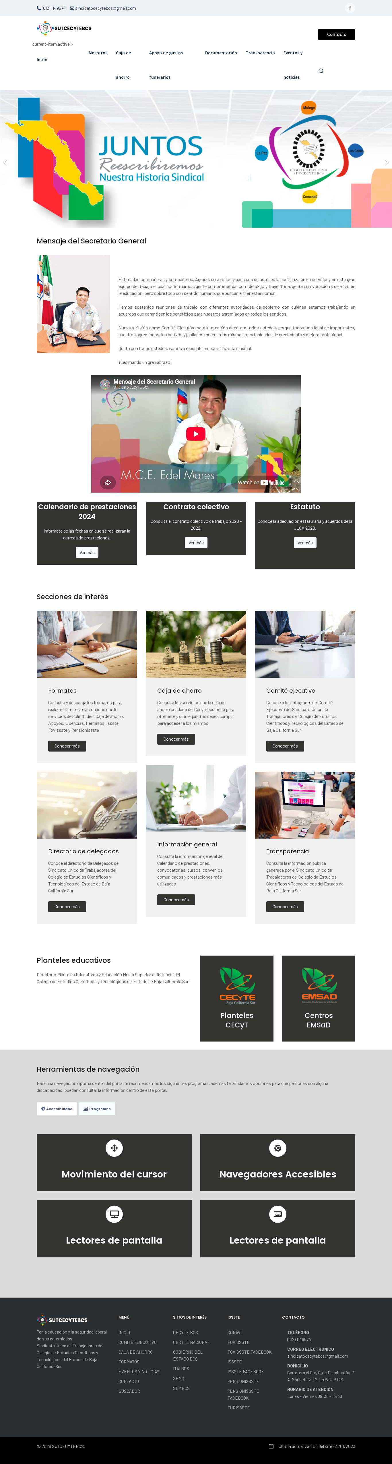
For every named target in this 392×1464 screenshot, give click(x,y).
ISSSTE (235, 1361)
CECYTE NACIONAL (191, 1342)
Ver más (87, 552)
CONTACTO (129, 1381)
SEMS (178, 1378)
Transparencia (260, 52)
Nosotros (98, 52)
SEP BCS (181, 1388)
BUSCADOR (129, 1391)
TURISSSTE (239, 1407)
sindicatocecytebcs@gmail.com (105, 8)
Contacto (336, 34)
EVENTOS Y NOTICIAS (139, 1371)
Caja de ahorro (123, 65)
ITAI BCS (181, 1368)
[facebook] (350, 8)
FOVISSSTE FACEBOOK (250, 1352)
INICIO (124, 1332)
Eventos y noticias (293, 65)
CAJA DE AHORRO (136, 1352)
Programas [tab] (99, 1108)
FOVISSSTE (239, 1342)
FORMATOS (129, 1361)
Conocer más (67, 745)
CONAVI (235, 1332)
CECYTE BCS (185, 1332)
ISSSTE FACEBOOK (246, 1371)
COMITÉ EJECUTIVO (138, 1342)
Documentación (221, 52)
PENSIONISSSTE (243, 1381)
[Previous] (5, 159)
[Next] (386, 159)
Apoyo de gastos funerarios (166, 65)
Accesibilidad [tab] (59, 1108)
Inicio (42, 59)
